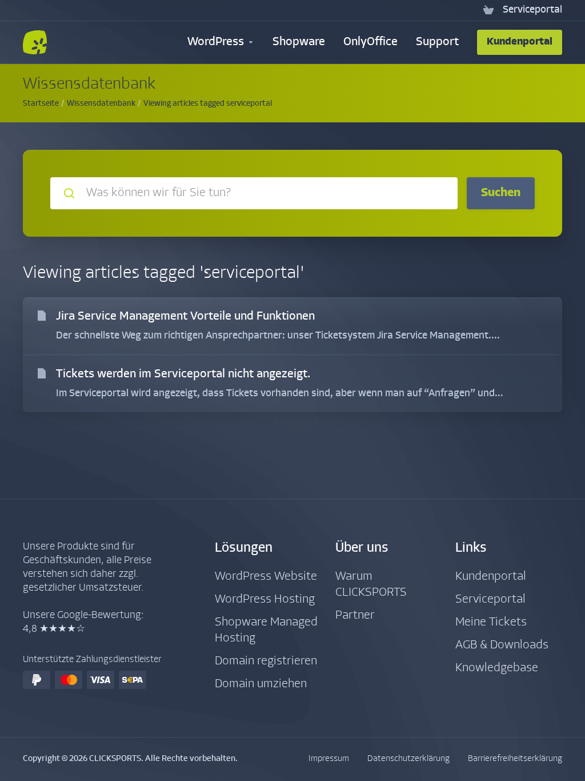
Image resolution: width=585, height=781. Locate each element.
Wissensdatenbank (101, 103)
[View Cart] (488, 10)
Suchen (500, 193)
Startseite (41, 103)
